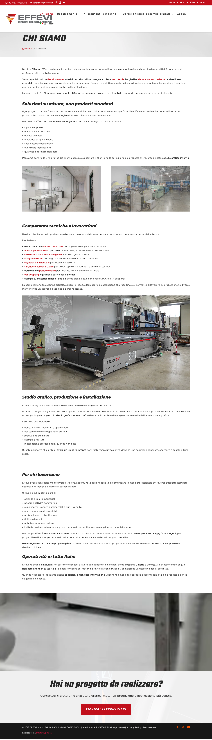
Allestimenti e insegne (100, 14)
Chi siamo (47, 14)
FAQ (192, 3)
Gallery (173, 3)
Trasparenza (149, 727)
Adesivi (182, 14)
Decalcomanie (67, 14)
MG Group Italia (44, 733)
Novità (184, 3)
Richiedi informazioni (106, 709)
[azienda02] (150, 211)
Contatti (202, 3)
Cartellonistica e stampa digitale (147, 14)
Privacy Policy (133, 727)
